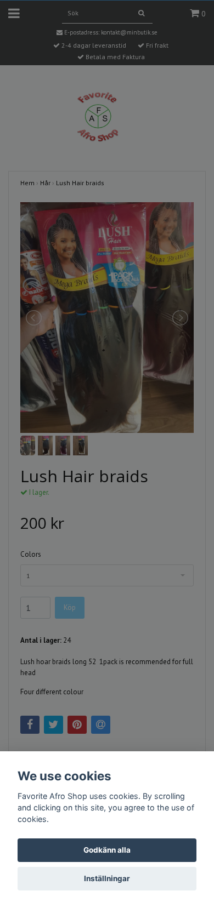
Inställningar (107, 878)
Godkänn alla (107, 850)
